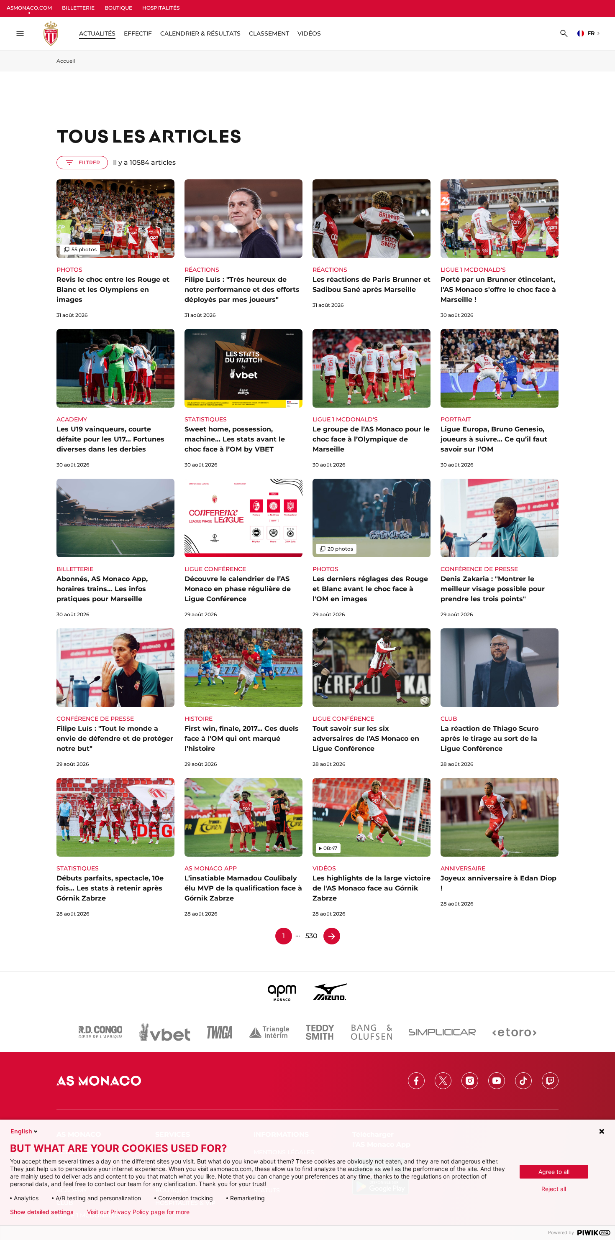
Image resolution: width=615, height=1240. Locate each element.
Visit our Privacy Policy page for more (138, 1212)
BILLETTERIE (78, 8)
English (21, 1131)
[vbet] (164, 1032)
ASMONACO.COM (29, 8)
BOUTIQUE (118, 8)
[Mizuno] (330, 991)
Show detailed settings (42, 1212)
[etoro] (514, 1032)
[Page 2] (331, 936)
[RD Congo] (101, 1032)
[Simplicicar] (442, 1032)
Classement (269, 33)
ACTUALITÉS (97, 33)
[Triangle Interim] (269, 1032)
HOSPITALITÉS (160, 8)
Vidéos (309, 33)
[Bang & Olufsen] (371, 1032)
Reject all (553, 1188)
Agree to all (553, 1171)
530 (311, 936)
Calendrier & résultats (200, 33)
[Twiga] (219, 1032)
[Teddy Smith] (320, 1032)
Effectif (138, 33)
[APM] (282, 991)
